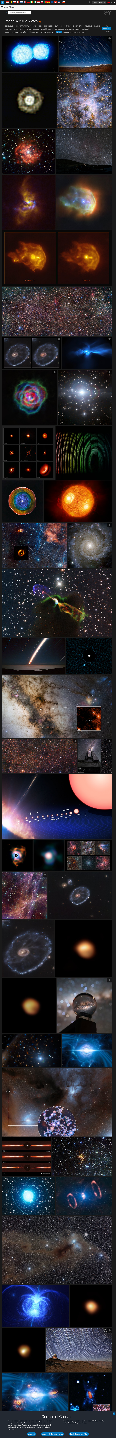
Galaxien (97, 26)
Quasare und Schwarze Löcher (17, 32)
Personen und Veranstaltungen (67, 29)
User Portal (102, 2)
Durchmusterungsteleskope (74, 32)
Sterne (58, 32)
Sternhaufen (49, 32)
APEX (34, 26)
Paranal (50, 29)
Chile (40, 26)
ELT (56, 26)
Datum (108, 31)
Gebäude (85, 29)
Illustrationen (25, 29)
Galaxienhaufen (11, 29)
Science (94, 2)
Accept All (31, 1434)
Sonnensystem (36, 32)
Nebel (43, 29)
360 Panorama (20, 26)
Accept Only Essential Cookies (52, 1434)
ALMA (29, 26)
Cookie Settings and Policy (79, 1434)
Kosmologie (48, 26)
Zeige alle (9, 26)
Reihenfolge (106, 28)
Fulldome (88, 26)
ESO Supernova (65, 26)
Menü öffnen (8, 7)
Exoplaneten (77, 26)
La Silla (36, 29)
